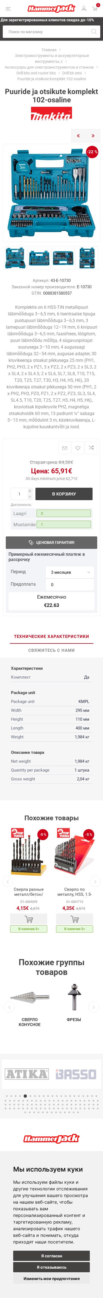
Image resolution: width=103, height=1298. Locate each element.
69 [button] (19, 1108)
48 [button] (23, 1104)
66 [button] (5, 1108)
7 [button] (35, 1096)
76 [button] (49, 1108)
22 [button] (5, 1101)
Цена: (40, 471)
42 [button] (93, 1101)
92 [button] (43, 1112)
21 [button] (96, 1096)
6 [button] (29, 1096)
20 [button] (92, 1096)
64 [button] (93, 1104)
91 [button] (38, 1112)
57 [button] (62, 1104)
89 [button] (29, 1112)
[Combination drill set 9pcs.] (28, 855)
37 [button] (71, 1101)
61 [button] (80, 1104)
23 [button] (10, 1101)
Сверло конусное (29, 1022)
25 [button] (19, 1101)
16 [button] (74, 1096)
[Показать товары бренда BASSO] (27, 1074)
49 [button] (27, 1104)
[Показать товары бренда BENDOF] (76, 1074)
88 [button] (25, 1112)
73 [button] (36, 1108)
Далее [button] (95, 881)
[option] (29, 881)
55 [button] (54, 1104)
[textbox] (45, 31)
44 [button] (5, 1104)
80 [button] (67, 1108)
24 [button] (14, 1101)
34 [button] (58, 1101)
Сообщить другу (64, 448)
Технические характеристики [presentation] (51, 636)
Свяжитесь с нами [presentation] (51, 650)
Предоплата (23, 584)
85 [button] (89, 1108)
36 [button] (67, 1101)
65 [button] (98, 1104)
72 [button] (32, 1108)
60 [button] (76, 1104)
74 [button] (40, 1108)
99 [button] (73, 1112)
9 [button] (43, 1096)
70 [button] (23, 1108)
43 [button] (98, 1101)
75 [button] (45, 1108)
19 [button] (87, 1096)
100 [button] (78, 1112)
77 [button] (54, 1108)
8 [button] (39, 1096)
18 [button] (83, 1096)
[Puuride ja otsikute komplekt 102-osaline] (15, 258)
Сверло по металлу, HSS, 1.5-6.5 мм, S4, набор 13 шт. (74, 897)
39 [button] (80, 1101)
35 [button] (62, 1101)
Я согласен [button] (51, 1255)
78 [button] (58, 1108)
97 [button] (65, 1112)
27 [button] (27, 1101)
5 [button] (24, 1096)
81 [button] (71, 1108)
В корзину (64, 494)
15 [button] (70, 1096)
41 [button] (89, 1101)
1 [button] (7, 1096)
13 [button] (61, 1096)
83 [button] (80, 1108)
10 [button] (48, 1096)
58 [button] (67, 1104)
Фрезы (74, 1019)
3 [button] (15, 1096)
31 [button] (45, 1101)
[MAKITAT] (51, 119)
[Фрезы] (73, 997)
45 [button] (10, 1104)
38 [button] (76, 1101)
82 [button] (76, 1108)
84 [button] (84, 1108)
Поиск (94, 31)
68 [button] (14, 1108)
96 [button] (60, 1112)
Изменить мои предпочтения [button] (52, 1278)
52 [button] (40, 1104)
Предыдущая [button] (7, 881)
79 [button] (62, 1108)
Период (18, 571)
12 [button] (57, 1096)
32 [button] (49, 1101)
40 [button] (84, 1101)
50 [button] (32, 1104)
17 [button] (79, 1096)
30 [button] (40, 1101)
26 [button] (23, 1101)
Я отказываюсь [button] (51, 1267)
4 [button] (20, 1096)
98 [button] (69, 1112)
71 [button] (27, 1108)
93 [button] (47, 1112)
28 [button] (32, 1101)
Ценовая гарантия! (55, 543)
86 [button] (93, 1108)
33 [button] (54, 1101)
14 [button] (65, 1096)
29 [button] (36, 1101)
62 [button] (84, 1104)
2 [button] (11, 1096)
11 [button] (52, 1096)
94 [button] (51, 1112)
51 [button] (36, 1104)
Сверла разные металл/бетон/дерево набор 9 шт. (29, 897)
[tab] (51, 637)
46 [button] (14, 1104)
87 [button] (98, 1108)
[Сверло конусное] (29, 997)
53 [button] (45, 1104)
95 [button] (56, 1112)
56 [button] (58, 1104)
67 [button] (10, 1108)
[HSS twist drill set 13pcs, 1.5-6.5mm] (74, 855)
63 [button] (89, 1104)
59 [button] (71, 1104)
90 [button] (34, 1112)
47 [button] (19, 1104)
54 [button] (49, 1104)
